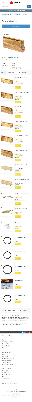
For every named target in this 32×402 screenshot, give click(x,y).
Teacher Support (6, 362)
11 (22, 197)
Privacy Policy (12, 396)
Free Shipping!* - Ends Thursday (16, 10)
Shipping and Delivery (8, 342)
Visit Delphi (5, 373)
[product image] (7, 81)
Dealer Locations (7, 375)
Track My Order (6, 346)
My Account (5, 340)
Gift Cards (5, 356)
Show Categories (16, 26)
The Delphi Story (7, 371)
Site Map (4, 377)
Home (14, 393)
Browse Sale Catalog (8, 358)
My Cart (18, 393)
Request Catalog (6, 360)
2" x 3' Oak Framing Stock (11, 57)
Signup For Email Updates (9, 383)
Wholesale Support (7, 364)
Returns (4, 348)
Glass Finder (5, 354)
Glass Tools (14, 324)
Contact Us (5, 338)
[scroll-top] (29, 396)
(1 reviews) (11, 59)
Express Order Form (8, 344)
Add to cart (18, 87)
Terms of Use (6, 379)
